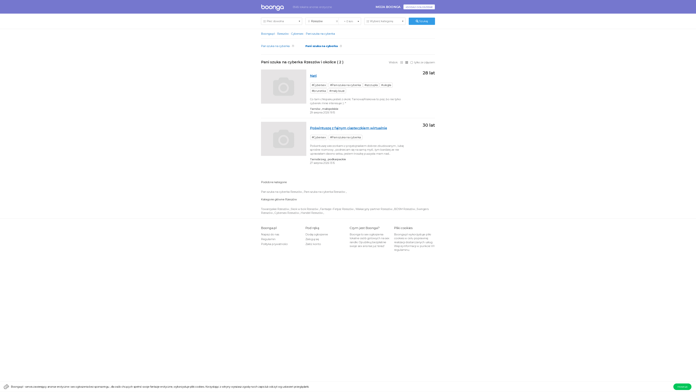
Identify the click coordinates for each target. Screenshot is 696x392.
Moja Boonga (388, 7)
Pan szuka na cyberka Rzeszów (282, 191)
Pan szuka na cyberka (275, 46)
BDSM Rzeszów (405, 209)
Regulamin (268, 239)
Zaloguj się (312, 239)
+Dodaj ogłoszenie (419, 7)
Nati (313, 76)
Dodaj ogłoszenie (316, 234)
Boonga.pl (268, 33)
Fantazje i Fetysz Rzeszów (337, 209)
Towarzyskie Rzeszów (275, 209)
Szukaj (423, 21)
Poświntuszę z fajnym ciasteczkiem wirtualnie (348, 128)
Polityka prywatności (274, 244)
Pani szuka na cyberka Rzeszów (325, 191)
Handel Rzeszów (312, 213)
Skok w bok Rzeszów (305, 209)
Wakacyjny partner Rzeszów (374, 209)
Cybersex (297, 33)
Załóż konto (313, 244)
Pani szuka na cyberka (320, 33)
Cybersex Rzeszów (287, 213)
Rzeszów (283, 33)
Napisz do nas (270, 234)
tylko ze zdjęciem (424, 62)
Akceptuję (682, 386)
